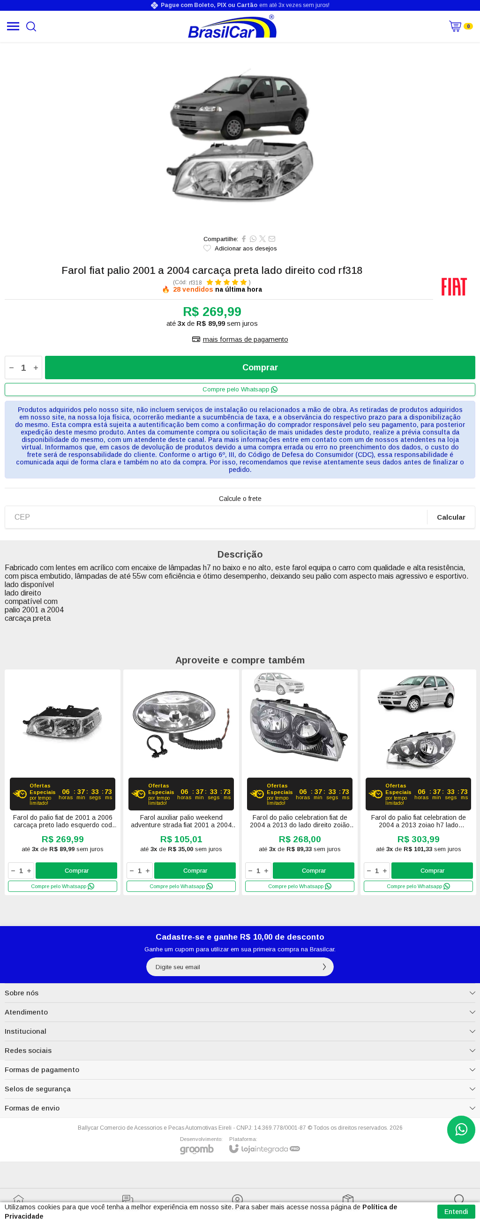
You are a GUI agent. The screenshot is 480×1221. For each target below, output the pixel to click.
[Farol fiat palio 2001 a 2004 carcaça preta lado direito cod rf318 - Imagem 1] (240, 135)
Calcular (451, 517)
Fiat (454, 286)
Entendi (456, 1211)
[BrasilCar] (232, 26)
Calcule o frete (240, 498)
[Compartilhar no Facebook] (243, 238)
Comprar (260, 367)
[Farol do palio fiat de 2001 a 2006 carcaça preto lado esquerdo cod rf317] (62, 782)
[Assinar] (324, 966)
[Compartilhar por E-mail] (272, 238)
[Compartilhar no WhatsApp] (253, 238)
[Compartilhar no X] (262, 238)
